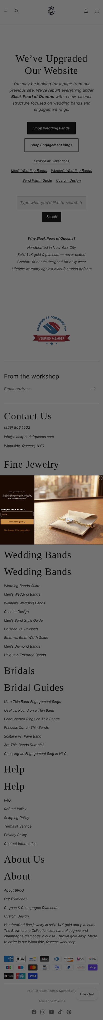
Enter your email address (12, 509)
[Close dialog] (100, 477)
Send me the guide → (17, 522)
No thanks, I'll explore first (17, 530)
